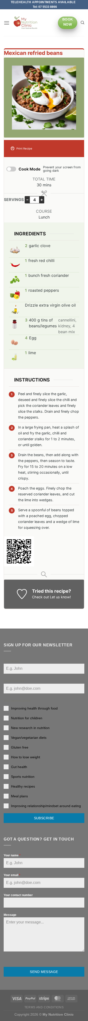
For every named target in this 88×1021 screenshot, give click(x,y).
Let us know (60, 597)
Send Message (44, 972)
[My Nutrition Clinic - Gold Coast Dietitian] (25, 22)
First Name (12, 661)
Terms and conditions (44, 1007)
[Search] (82, 22)
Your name (12, 855)
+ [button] (41, 199)
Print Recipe (24, 148)
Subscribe (44, 818)
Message (10, 915)
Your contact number (18, 895)
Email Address (15, 681)
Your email (12, 875)
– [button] (27, 199)
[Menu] (7, 23)
